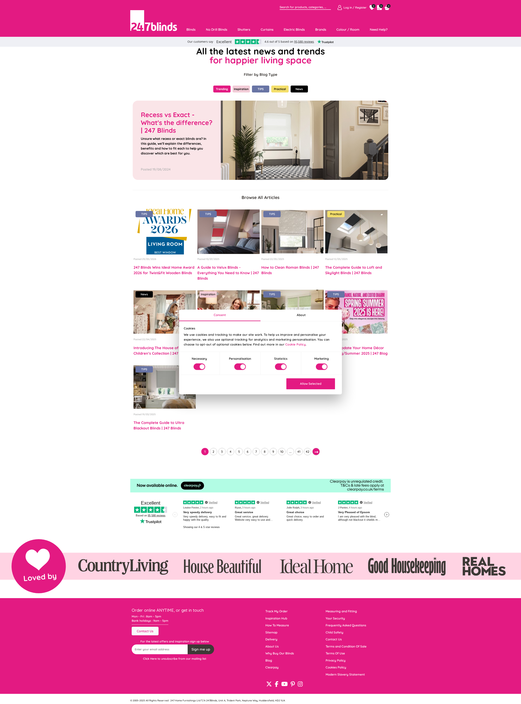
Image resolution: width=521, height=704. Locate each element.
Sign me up (201, 649)
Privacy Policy (336, 660)
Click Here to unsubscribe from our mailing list (174, 659)
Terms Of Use (335, 653)
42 (307, 452)
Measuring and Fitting (341, 611)
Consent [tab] (220, 315)
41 (298, 452)
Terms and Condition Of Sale (346, 646)
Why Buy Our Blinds (279, 653)
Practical (280, 89)
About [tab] (301, 315)
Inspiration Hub (276, 618)
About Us (272, 646)
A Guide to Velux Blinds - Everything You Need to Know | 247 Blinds (228, 273)
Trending (222, 89)
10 (281, 452)
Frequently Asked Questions (346, 625)
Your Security (335, 618)
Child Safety (334, 632)
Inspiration (241, 89)
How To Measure (277, 625)
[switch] (240, 367)
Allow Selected (310, 384)
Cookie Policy (295, 344)
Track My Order (276, 611)
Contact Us (145, 631)
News (299, 89)
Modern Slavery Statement (345, 674)
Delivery (271, 639)
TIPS (261, 89)
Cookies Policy (336, 667)
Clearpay (272, 667)
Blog (268, 660)
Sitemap (271, 632)
